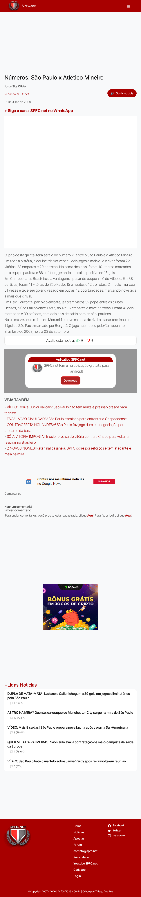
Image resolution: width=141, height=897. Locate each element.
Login (77, 876)
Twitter (116, 830)
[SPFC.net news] (70, 481)
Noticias (78, 832)
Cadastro (79, 869)
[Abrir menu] (129, 6)
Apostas (78, 838)
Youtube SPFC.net (85, 863)
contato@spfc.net (85, 851)
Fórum (77, 845)
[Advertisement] (70, 40)
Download (70, 380)
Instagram (118, 835)
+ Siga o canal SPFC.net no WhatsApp (38, 110)
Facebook (118, 825)
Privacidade (81, 857)
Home (77, 826)
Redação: (16, 94)
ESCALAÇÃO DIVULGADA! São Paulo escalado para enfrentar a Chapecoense (67, 419)
